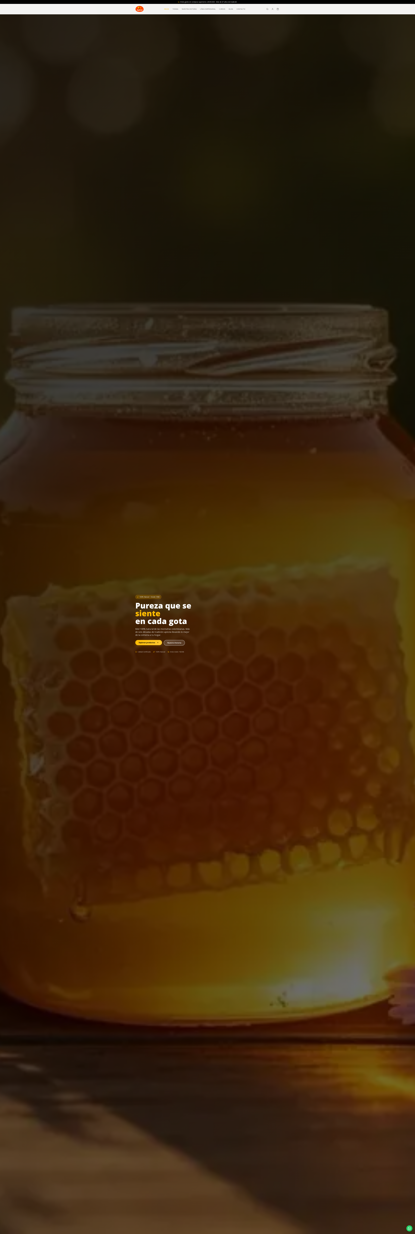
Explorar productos (147, 642)
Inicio (166, 9)
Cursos (222, 9)
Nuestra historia (174, 643)
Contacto (241, 9)
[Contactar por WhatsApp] (409, 1228)
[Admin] (273, 9)
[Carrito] (278, 9)
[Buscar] (267, 9)
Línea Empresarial (208, 9)
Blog (231, 9)
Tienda (175, 9)
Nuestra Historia (189, 9)
